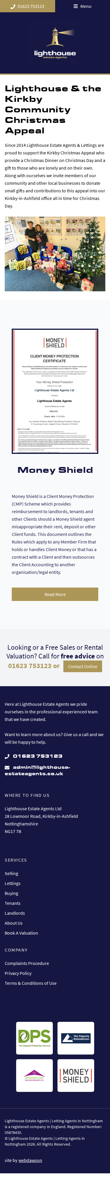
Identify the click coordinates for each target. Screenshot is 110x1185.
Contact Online (82, 666)
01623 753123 (31, 6)
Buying (11, 893)
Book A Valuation (21, 933)
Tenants (13, 903)
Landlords (15, 913)
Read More (55, 594)
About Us (14, 923)
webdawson (30, 1160)
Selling (11, 873)
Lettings (13, 883)
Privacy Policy (18, 973)
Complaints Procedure (27, 963)
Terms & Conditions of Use (31, 983)
